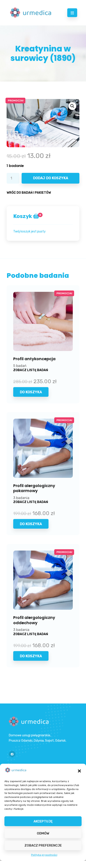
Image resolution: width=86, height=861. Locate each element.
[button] (79, 771)
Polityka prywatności (44, 854)
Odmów (43, 833)
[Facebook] (12, 754)
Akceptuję (43, 821)
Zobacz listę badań (30, 370)
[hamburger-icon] (72, 12)
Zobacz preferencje (43, 845)
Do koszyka (31, 392)
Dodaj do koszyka (50, 178)
